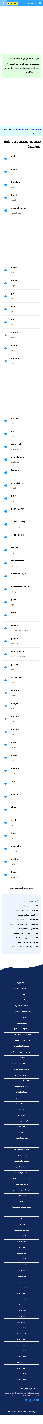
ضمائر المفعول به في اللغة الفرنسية (23, 938)
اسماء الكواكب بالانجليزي (21, 1230)
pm (22, 1213)
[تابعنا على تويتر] (26, 1400)
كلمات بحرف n (21, 1310)
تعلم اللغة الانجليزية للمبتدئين (21, 1011)
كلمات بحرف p (21, 1322)
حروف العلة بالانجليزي (21, 1057)
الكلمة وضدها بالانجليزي (21, 1029)
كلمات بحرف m (21, 1305)
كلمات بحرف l (21, 1299)
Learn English (12, 3)
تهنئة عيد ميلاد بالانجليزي (22, 1161)
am (22, 1218)
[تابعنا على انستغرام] (34, 1400)
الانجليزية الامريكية (21, 1126)
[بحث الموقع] (3, 3)
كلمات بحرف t (21, 1345)
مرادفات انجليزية (21, 1023)
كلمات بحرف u (21, 1351)
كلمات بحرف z (21, 1379)
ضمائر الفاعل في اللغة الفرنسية (24, 933)
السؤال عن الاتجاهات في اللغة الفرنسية (22, 924)
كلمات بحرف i (21, 1282)
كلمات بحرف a (21, 1236)
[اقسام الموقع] (39, 3)
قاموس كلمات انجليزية (21, 1069)
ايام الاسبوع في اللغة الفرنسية (25, 906)
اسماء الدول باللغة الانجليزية (22, 1080)
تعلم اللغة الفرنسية (22, 129)
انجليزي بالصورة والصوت (21, 1121)
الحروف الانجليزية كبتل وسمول (21, 1207)
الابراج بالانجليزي (21, 1224)
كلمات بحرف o (21, 1316)
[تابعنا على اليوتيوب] (30, 1400)
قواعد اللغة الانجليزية (21, 1006)
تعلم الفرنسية (21, 1132)
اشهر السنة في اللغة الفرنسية (25, 910)
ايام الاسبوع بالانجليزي (21, 1172)
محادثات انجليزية (21, 1000)
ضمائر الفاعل (21, 1195)
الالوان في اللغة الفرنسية (27, 929)
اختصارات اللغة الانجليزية (21, 1046)
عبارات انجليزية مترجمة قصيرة (21, 988)
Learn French (21, 1144)
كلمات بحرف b (21, 1241)
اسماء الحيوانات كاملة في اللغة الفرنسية (22, 947)
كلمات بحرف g (21, 1270)
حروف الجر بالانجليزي (21, 1167)
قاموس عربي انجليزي (21, 1075)
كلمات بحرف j (21, 1287)
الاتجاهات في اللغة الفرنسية (26, 919)
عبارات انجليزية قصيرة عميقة (21, 1178)
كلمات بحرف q (21, 1328)
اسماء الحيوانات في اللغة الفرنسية (24, 942)
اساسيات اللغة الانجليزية (21, 977)
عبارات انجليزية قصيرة (21, 1184)
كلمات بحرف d (21, 1253)
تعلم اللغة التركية (21, 1103)
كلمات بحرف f (21, 1264)
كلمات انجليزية (21, 994)
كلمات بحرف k (21, 1293)
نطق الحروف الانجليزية (21, 1149)
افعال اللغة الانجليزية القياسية (21, 1034)
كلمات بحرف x (21, 1368)
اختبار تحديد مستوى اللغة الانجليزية (21, 1052)
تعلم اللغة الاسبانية (21, 1098)
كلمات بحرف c (21, 1247)
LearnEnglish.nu (35, 129)
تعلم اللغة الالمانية (21, 1092)
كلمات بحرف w (21, 1362)
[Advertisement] (21, 30)
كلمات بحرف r (21, 1333)
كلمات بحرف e (21, 1259)
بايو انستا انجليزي (21, 1155)
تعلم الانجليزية (21, 983)
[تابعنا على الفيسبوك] (37, 1400)
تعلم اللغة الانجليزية (31, 3)
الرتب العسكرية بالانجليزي (21, 1190)
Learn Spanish (21, 1115)
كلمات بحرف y (21, 1374)
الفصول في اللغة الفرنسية (26, 915)
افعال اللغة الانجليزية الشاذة (22, 1040)
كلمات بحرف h (21, 1276)
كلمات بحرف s (21, 1339)
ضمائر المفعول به (21, 1201)
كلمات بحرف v (21, 1356)
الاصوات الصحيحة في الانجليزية (21, 1063)
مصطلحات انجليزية (22, 1017)
